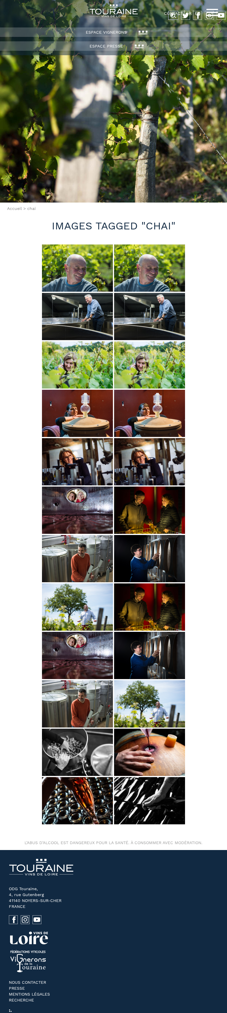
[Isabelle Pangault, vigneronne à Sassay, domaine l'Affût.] (77, 413)
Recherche (21, 1000)
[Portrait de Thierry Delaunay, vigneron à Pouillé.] (77, 316)
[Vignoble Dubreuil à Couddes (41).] (149, 510)
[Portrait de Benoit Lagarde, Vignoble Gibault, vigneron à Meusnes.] (77, 607)
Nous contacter (27, 982)
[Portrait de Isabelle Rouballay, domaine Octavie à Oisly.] (149, 558)
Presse (17, 988)
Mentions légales (29, 994)
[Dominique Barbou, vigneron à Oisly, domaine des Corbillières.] (77, 268)
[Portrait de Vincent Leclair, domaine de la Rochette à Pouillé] (77, 558)
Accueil (14, 208)
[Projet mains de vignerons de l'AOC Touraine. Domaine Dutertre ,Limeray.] (77, 800)
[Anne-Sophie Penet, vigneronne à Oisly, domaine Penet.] (77, 461)
